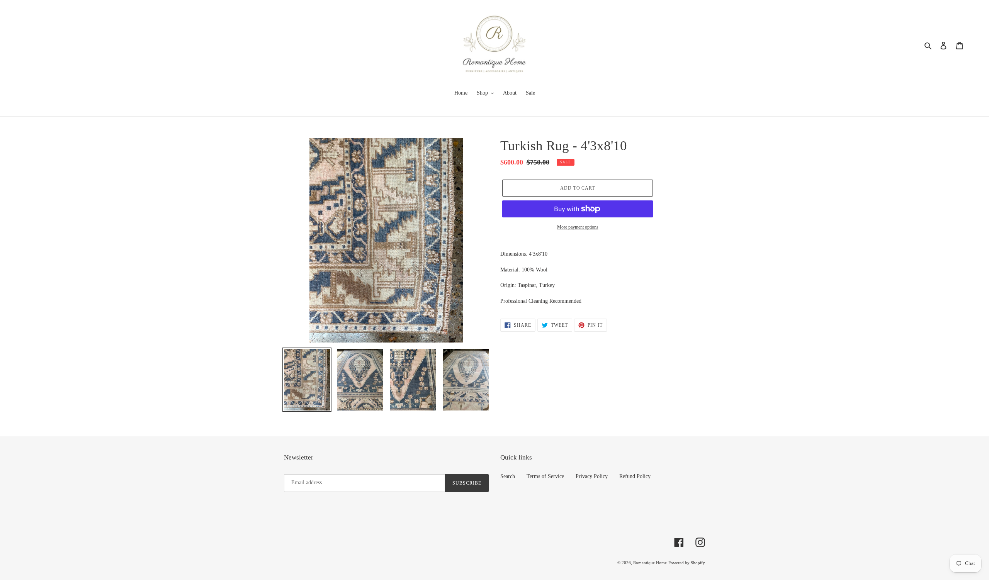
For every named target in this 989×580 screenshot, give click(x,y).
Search (507, 476)
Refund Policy (635, 476)
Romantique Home (650, 562)
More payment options (577, 227)
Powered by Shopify (686, 562)
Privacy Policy (592, 476)
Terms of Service (545, 476)
